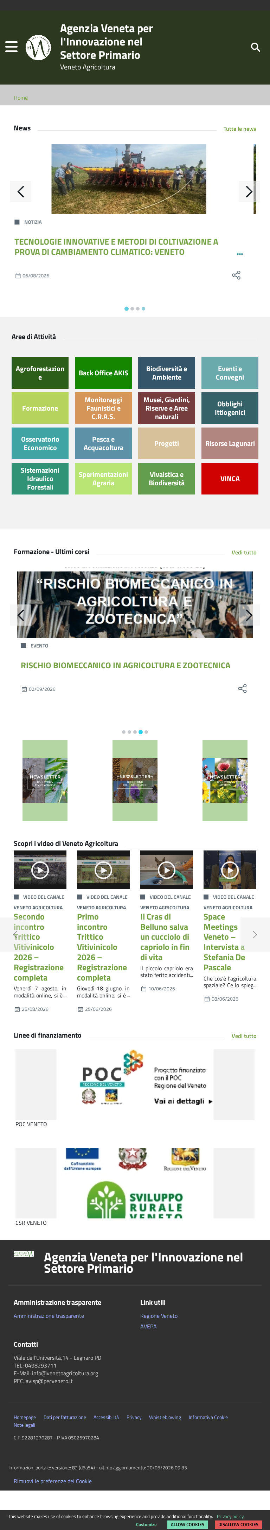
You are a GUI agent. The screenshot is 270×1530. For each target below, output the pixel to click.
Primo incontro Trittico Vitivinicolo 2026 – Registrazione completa (102, 947)
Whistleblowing (165, 1417)
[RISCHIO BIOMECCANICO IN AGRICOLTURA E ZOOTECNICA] (135, 602)
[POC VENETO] (135, 1084)
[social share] (242, 275)
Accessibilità (106, 1417)
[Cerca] (255, 47)
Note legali (24, 1425)
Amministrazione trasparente (49, 1315)
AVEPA (148, 1326)
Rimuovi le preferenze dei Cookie (53, 1481)
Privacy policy (230, 1516)
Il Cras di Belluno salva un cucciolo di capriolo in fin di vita (164, 936)
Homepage (25, 1417)
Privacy (134, 1417)
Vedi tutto (244, 552)
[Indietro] (20, 191)
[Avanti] (249, 191)
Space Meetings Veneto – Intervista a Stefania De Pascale (224, 941)
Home (21, 97)
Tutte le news (240, 128)
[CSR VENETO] (135, 1183)
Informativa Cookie (208, 1417)
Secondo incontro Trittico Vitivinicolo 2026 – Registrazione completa (39, 947)
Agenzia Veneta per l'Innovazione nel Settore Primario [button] (143, 1262)
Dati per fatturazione (65, 1417)
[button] (11, 47)
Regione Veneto (159, 1315)
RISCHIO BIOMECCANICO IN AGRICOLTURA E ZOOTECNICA (125, 665)
